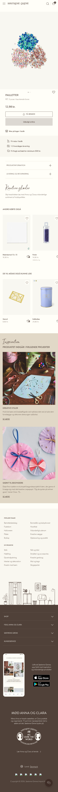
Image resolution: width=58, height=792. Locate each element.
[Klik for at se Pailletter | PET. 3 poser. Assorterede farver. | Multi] (29, 50)
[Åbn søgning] (47, 3)
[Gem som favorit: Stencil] (27, 282)
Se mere (6, 419)
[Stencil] (16, 297)
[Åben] (4, 3)
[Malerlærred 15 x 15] (16, 233)
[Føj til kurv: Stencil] (28, 321)
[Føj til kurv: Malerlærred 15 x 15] (28, 256)
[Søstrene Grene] (18, 3)
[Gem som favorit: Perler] (57, 218)
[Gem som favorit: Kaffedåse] (57, 282)
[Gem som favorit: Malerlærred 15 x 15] (27, 218)
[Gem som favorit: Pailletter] (53, 92)
